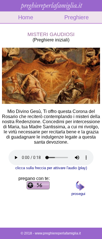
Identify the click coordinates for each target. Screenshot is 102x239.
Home (25, 17)
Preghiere (76, 17)
